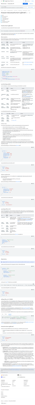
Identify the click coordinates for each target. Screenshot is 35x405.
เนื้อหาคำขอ (17, 145)
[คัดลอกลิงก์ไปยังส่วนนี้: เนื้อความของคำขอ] (8, 37)
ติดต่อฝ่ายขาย (31, 3)
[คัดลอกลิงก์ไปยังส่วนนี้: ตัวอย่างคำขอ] (7, 259)
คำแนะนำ (29, 10)
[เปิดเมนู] (1, 1)
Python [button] (6, 314)
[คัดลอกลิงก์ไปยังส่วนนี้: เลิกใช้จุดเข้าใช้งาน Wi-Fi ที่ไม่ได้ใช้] (13, 299)
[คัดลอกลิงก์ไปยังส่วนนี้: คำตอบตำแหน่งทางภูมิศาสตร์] (14, 326)
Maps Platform (11, 1)
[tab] (2, 314)
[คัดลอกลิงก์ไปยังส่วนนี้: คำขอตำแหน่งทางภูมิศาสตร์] (13, 25)
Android (13, 381)
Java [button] (2, 314)
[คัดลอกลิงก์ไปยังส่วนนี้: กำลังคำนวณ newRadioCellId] (11, 174)
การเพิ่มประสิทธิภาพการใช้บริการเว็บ (5, 386)
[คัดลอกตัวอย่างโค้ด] (33, 69)
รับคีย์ (14, 34)
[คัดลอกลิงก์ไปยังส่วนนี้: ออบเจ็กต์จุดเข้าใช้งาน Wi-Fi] (11, 209)
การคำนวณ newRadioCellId (26, 96)
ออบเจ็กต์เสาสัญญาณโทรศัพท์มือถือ (28, 62)
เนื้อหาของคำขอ (18, 181)
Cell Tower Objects (9, 76)
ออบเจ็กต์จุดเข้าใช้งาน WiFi (27, 64)
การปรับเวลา (13, 120)
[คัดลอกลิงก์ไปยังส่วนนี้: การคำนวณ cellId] (7, 123)
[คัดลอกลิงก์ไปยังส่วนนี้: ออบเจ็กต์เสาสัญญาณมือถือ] (11, 84)
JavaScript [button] (9, 314)
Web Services (3, 3)
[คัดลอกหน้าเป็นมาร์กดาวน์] (29, 13)
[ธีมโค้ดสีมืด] (33, 30)
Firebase (2, 394)
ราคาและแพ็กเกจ (26, 381)
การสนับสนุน (25, 384)
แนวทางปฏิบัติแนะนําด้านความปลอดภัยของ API (6, 385)
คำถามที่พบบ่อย (3, 381)
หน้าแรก (2, 10)
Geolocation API (11, 3)
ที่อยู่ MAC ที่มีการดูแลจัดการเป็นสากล (25, 218)
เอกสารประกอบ (15, 10)
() (14, 323)
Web (13, 384)
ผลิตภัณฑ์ (5, 10)
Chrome (2, 393)
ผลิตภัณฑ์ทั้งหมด (3, 397)
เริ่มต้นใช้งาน (25, 3)
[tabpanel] (17, 318)
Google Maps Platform (10, 10)
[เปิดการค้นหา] (23, 1)
